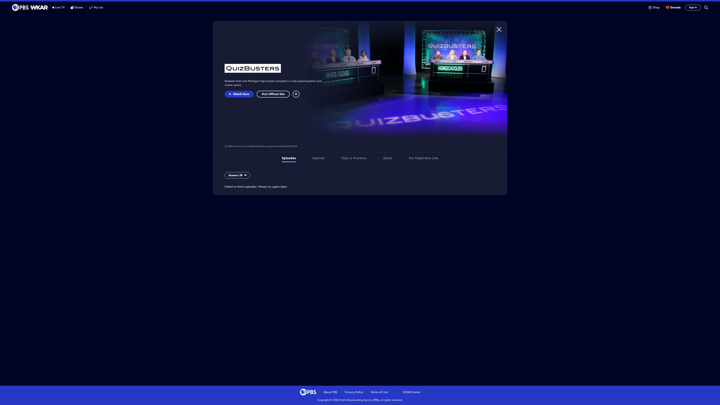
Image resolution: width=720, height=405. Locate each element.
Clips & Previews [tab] (354, 158)
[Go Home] (499, 29)
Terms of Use (379, 392)
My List (98, 7)
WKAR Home (411, 392)
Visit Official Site (273, 94)
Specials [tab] (318, 158)
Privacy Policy (354, 392)
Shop (656, 7)
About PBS (330, 392)
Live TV (60, 7)
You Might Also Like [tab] (423, 158)
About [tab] (387, 158)
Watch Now (241, 94)
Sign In (693, 7)
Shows (79, 7)
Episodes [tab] (289, 158)
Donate (675, 7)
